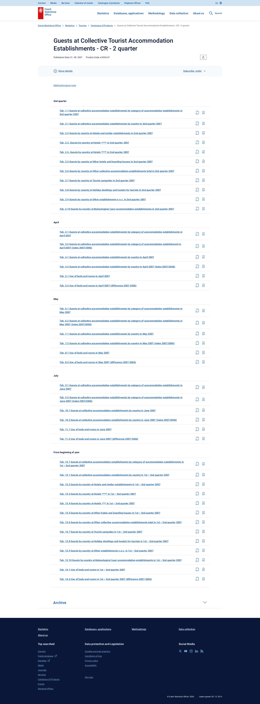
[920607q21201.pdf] (203, 464)
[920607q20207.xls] (197, 180)
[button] (59, 644)
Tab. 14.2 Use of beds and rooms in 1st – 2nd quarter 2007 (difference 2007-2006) (106, 579)
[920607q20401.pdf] (203, 257)
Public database (45, 656)
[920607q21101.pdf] (203, 429)
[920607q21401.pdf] (203, 569)
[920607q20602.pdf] (203, 323)
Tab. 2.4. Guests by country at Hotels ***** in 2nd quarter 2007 (94, 152)
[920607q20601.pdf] (203, 311)
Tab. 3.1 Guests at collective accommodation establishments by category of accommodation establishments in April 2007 (121, 234)
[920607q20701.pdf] (203, 334)
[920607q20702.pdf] (203, 343)
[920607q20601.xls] (197, 311)
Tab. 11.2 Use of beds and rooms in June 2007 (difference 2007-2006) (99, 439)
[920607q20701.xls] (197, 334)
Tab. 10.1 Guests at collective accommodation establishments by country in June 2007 (108, 410)
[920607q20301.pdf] (203, 234)
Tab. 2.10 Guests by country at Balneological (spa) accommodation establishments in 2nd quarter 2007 (117, 209)
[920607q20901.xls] (197, 387)
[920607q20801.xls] (197, 352)
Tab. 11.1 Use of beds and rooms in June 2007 (85, 429)
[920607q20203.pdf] (203, 142)
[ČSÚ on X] (180, 651)
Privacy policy (91, 661)
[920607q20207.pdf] (203, 180)
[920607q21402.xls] (197, 579)
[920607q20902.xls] (197, 399)
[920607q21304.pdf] (203, 503)
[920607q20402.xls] (197, 266)
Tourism (83, 25)
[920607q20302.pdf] (203, 246)
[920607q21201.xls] (197, 464)
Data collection (179, 13)
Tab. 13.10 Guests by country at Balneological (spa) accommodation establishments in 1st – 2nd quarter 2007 (121, 560)
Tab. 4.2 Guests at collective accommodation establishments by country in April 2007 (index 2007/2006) (117, 266)
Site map (89, 677)
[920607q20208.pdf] (203, 190)
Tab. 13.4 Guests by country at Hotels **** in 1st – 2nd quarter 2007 (97, 503)
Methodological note (65, 85)
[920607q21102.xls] (197, 439)
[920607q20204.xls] (197, 152)
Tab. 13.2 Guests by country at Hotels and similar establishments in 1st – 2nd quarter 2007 (110, 484)
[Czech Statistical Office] (47, 13)
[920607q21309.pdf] (203, 550)
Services (65, 3)
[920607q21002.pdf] (203, 420)
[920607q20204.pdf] (203, 152)
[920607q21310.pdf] (203, 560)
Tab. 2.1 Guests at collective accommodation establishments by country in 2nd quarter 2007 (111, 123)
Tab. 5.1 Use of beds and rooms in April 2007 (85, 276)
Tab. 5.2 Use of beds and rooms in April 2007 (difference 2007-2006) (98, 285)
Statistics (103, 13)
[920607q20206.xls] (197, 171)
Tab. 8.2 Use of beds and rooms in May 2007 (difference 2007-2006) (98, 362)
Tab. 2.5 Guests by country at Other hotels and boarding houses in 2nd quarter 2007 (106, 161)
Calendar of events (84, 3)
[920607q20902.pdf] (203, 399)
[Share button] (203, 57)
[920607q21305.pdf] (203, 513)
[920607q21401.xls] (197, 569)
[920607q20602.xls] (197, 323)
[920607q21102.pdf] (203, 439)
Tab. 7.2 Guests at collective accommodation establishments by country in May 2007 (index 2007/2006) (117, 343)
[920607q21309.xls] (197, 550)
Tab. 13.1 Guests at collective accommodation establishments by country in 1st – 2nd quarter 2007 (114, 475)
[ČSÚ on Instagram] (191, 651)
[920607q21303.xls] (197, 494)
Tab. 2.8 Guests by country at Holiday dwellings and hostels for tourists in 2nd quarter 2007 (110, 190)
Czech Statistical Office (49, 25)
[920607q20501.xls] (197, 276)
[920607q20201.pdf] (203, 123)
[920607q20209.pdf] (203, 199)
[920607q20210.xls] (197, 209)
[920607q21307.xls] (197, 531)
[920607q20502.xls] (197, 285)
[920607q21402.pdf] (203, 579)
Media (53, 3)
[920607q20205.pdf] (203, 161)
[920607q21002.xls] (197, 420)
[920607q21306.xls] (197, 522)
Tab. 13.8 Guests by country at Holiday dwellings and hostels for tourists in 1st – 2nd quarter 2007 (114, 541)
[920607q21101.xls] (197, 429)
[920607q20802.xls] (197, 362)
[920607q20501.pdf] (203, 276)
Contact (42, 3)
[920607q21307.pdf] (203, 531)
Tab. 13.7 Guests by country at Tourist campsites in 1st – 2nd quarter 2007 (101, 531)
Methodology (156, 13)
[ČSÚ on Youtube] (185, 651)
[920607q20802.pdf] (203, 362)
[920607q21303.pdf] (203, 494)
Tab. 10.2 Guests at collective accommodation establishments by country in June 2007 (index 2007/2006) (118, 420)
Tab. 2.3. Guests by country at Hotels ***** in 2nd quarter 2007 (94, 142)
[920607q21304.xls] (197, 503)
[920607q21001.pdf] (203, 410)
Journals (42, 670)
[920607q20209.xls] (197, 199)
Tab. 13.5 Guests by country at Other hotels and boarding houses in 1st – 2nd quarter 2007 (110, 512)
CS (216, 3)
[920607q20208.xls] (197, 190)
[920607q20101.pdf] (203, 113)
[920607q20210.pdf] (203, 209)
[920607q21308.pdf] (203, 541)
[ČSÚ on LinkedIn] (196, 651)
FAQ (147, 3)
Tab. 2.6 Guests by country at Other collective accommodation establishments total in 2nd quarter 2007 (117, 171)
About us (198, 13)
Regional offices (132, 3)
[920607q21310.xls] (197, 560)
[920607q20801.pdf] (203, 352)
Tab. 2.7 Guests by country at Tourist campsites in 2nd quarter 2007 (97, 180)
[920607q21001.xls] (197, 410)
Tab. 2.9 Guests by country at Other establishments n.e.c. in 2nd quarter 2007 (103, 199)
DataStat (42, 661)
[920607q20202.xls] (197, 133)
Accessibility (91, 665)
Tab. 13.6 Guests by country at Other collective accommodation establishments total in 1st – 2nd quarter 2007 (121, 522)
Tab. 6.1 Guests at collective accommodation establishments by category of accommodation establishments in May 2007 (121, 310)
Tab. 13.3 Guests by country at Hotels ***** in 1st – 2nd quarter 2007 (98, 494)
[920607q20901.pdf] (203, 387)
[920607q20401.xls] (197, 257)
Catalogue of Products (102, 25)
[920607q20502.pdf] (203, 285)
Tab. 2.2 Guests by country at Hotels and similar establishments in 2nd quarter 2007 (106, 133)
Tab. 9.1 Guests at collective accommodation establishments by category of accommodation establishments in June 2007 (121, 387)
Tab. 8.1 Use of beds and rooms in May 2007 (84, 352)
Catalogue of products (109, 3)
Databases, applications (129, 13)
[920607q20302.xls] (197, 246)
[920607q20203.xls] (197, 142)
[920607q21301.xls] (197, 475)
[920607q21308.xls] (197, 541)
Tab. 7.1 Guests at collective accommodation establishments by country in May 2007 (106, 333)
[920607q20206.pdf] (203, 171)
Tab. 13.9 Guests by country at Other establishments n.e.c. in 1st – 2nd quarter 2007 (106, 550)
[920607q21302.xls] (197, 484)
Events (41, 684)
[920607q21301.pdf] (203, 475)
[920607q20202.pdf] (203, 133)
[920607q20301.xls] (197, 234)
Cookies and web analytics (97, 651)
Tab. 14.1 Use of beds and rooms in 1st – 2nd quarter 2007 (92, 569)
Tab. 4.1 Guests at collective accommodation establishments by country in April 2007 (107, 257)
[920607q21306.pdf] (203, 522)
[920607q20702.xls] (197, 343)
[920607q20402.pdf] (203, 266)
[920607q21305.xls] (197, 513)
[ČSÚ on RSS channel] (201, 651)
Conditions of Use (93, 656)
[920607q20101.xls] (197, 113)
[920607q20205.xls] (197, 161)
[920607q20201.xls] (197, 123)
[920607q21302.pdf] (203, 484)
